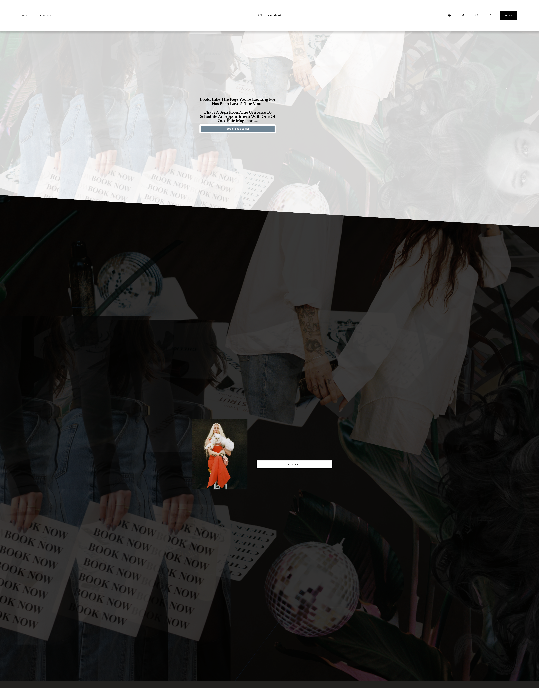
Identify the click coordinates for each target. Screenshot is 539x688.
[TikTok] (463, 15)
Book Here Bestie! (238, 129)
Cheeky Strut (269, 15)
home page (294, 464)
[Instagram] (476, 15)
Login (508, 15)
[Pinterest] (449, 15)
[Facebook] (490, 15)
